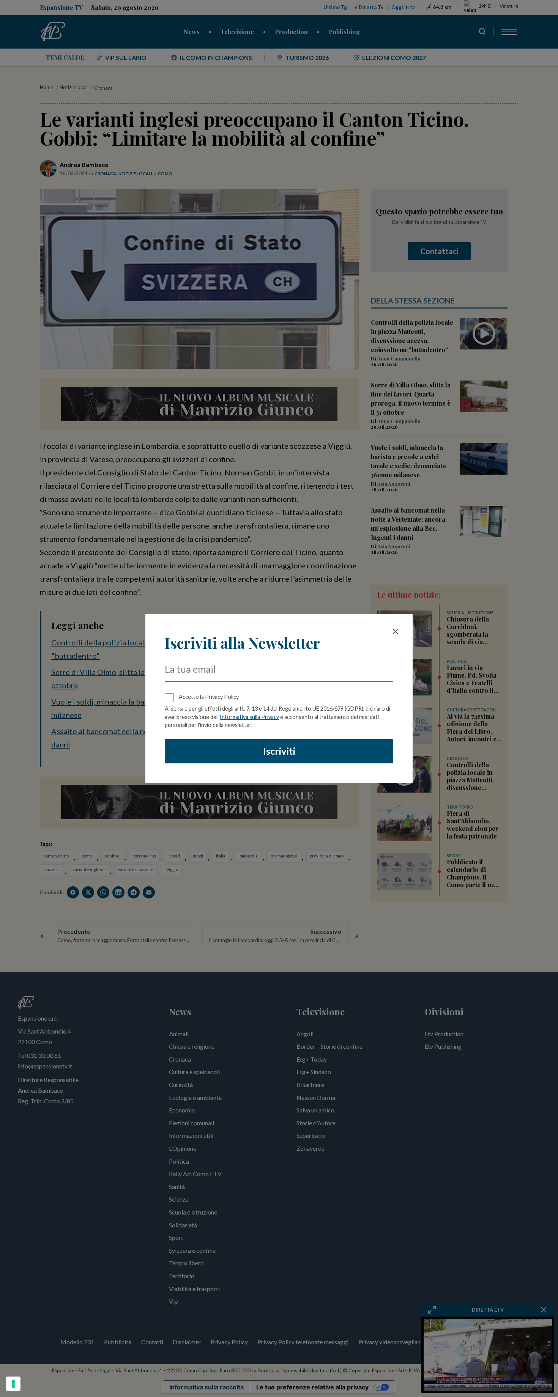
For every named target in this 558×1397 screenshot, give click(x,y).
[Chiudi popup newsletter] (395, 631)
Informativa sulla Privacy (249, 717)
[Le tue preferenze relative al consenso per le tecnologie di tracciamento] (13, 1384)
